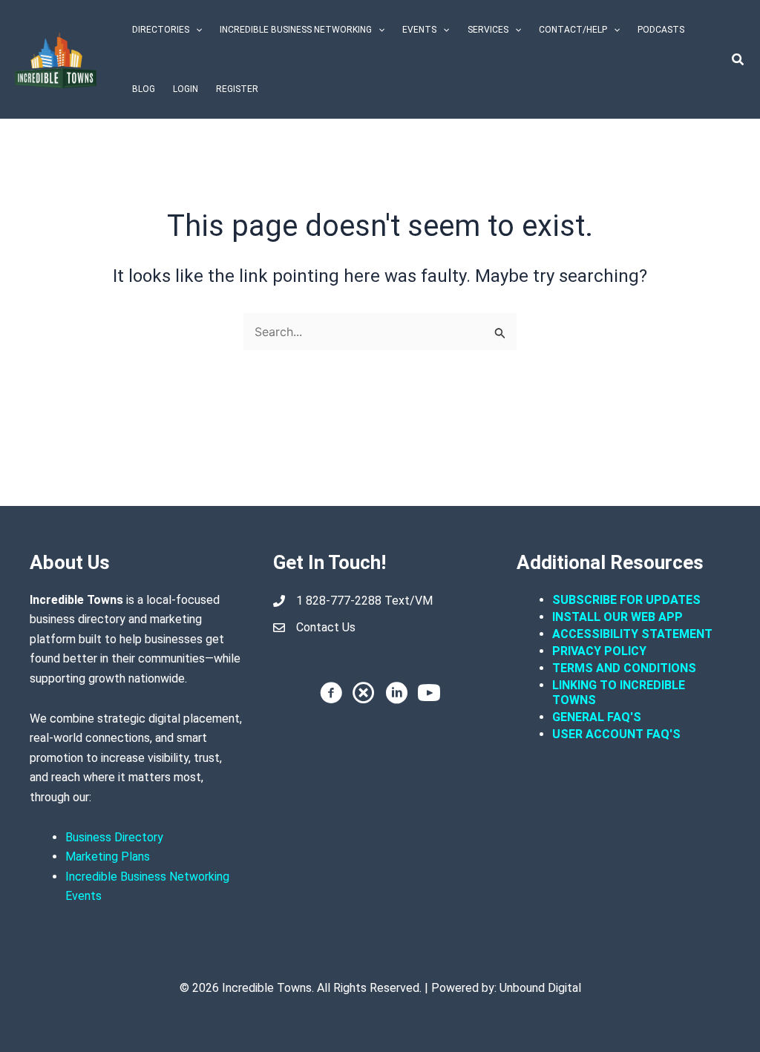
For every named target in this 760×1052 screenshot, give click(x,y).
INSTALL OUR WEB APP (617, 617)
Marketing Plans (107, 856)
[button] (195, 29)
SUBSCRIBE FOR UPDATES (626, 600)
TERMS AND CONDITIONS (625, 668)
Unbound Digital (540, 988)
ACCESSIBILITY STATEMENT (632, 634)
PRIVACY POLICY (599, 651)
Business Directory (114, 837)
